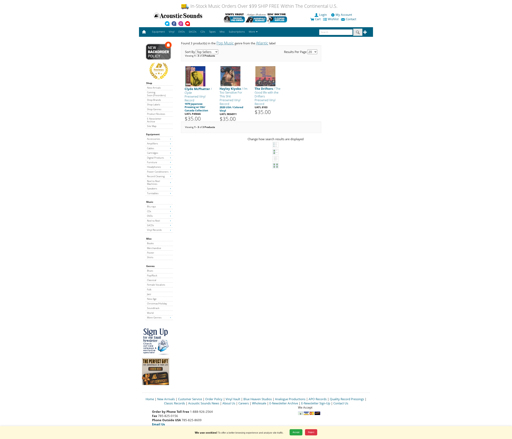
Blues (150, 270)
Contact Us (340, 403)
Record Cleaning (156, 176)
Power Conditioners (158, 171)
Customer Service (190, 399)
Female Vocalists (156, 284)
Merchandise (154, 248)
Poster (150, 252)
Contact (351, 19)
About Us (228, 403)
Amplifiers (152, 143)
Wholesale (259, 403)
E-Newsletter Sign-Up (315, 403)
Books (150, 243)
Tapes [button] (212, 31)
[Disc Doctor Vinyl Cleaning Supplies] (277, 18)
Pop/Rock (152, 275)
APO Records (318, 399)
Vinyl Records (154, 230)
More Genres (154, 317)
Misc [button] (222, 31)
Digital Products (155, 157)
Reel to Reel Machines (153, 182)
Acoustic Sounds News (203, 403)
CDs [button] (202, 31)
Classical (151, 280)
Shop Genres (154, 109)
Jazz (149, 294)
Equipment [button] (158, 31)
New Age (152, 299)
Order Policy (213, 399)
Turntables (153, 193)
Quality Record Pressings (347, 399)
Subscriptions (237, 31)
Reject (311, 432)
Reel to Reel (153, 220)
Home (150, 399)
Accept (296, 432)
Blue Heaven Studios (257, 399)
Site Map (151, 126)
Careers (243, 403)
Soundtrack (153, 308)
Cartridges (152, 153)
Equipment (153, 134)
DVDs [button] (181, 31)
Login (323, 15)
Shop (149, 83)
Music (149, 202)
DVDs (150, 216)
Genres (150, 266)
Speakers (152, 188)
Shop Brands (154, 100)
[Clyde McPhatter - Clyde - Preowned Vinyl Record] (195, 76)
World (150, 313)
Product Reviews (156, 114)
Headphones (154, 167)
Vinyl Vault (233, 399)
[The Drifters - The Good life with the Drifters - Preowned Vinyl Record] (265, 76)
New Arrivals (154, 87)
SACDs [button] (192, 31)
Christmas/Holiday (157, 303)
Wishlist (333, 19)
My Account (344, 15)
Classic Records (174, 403)
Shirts (150, 257)
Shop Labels (153, 104)
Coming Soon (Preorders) (156, 94)
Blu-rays (151, 206)
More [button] (252, 31)
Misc (149, 238)
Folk (149, 289)
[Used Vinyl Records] (234, 18)
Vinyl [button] (171, 31)
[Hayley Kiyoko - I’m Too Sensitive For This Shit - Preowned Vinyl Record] (230, 76)
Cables (150, 148)
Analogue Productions (290, 399)
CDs (149, 211)
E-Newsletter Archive (154, 120)
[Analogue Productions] (256, 18)
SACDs (150, 225)
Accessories (153, 139)
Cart (317, 19)
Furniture (152, 162)
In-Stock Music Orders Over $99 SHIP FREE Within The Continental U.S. (263, 6)
